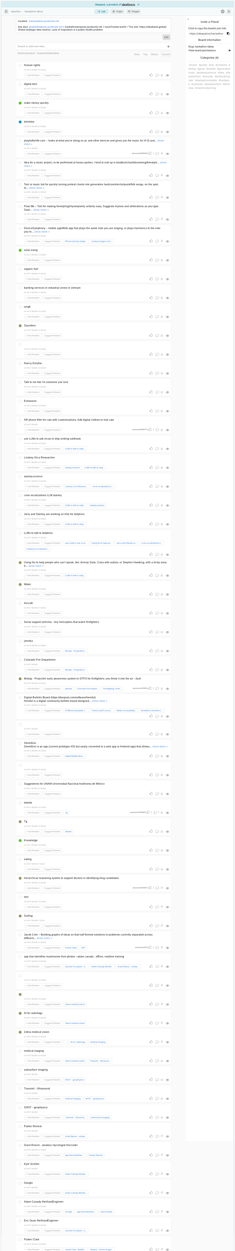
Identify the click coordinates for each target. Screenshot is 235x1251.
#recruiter (208, 76)
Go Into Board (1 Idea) (34, 864)
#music (193, 65)
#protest (210, 68)
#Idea (221, 72)
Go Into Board (31, 148)
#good (201, 68)
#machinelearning (205, 88)
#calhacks (197, 84)
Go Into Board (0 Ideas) (35, 70)
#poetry (203, 65)
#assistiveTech (212, 84)
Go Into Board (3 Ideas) (35, 788)
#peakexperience (206, 72)
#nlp (211, 65)
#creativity (221, 65)
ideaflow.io (128, 4)
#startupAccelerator (206, 80)
